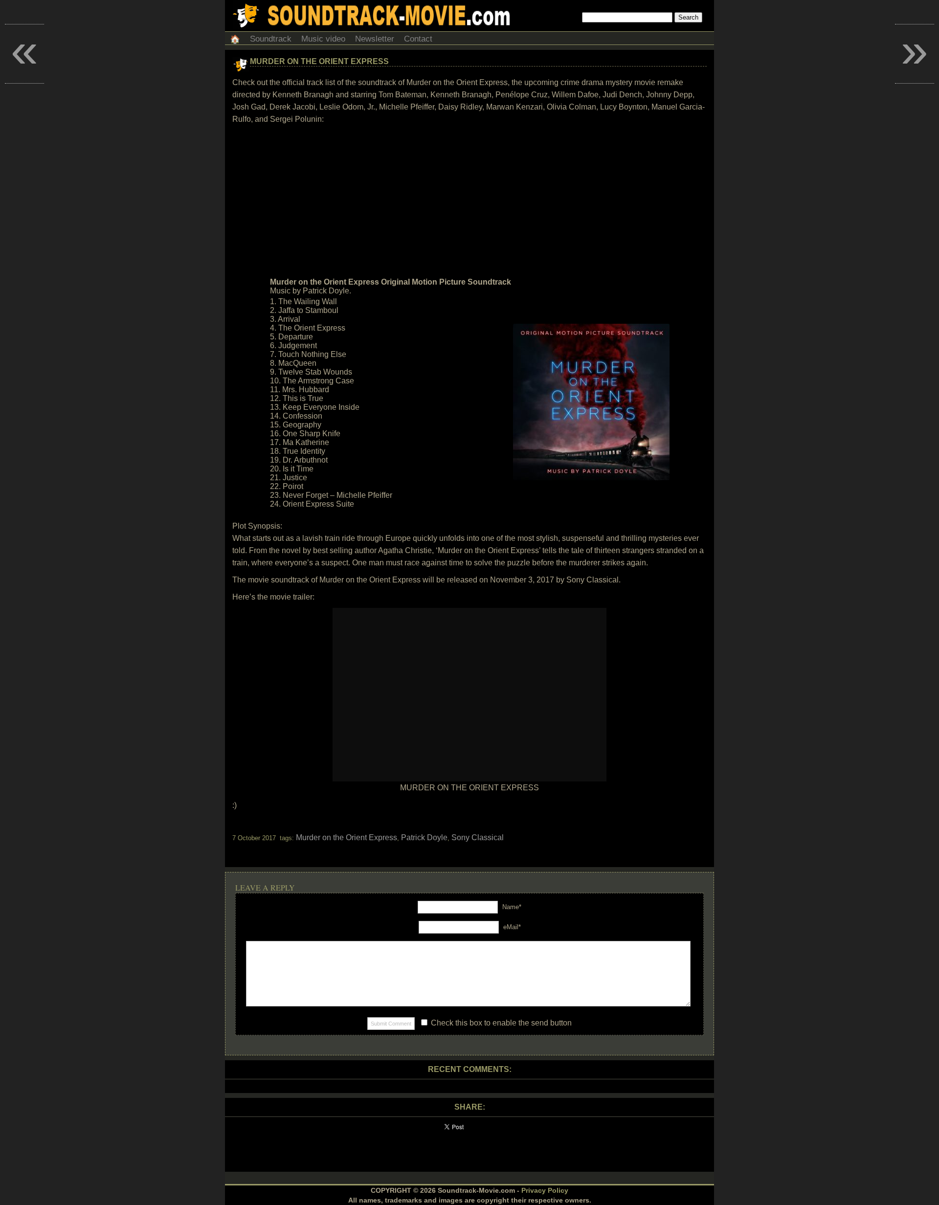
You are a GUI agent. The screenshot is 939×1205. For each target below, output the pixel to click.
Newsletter (374, 39)
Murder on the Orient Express (319, 61)
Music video (323, 39)
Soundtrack (270, 39)
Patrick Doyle (424, 837)
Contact (418, 39)
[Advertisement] (469, 201)
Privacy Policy (544, 1190)
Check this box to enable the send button (500, 1023)
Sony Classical (477, 837)
